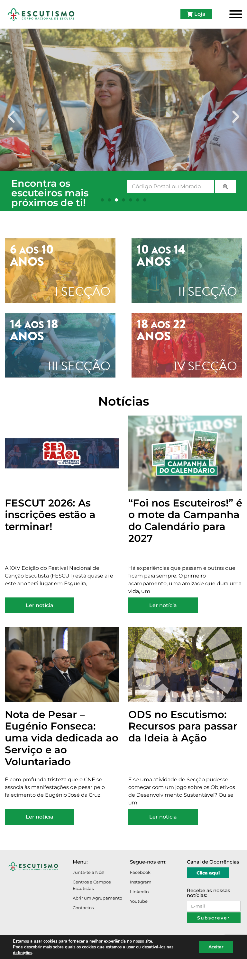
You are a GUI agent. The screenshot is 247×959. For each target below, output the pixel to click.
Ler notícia (39, 605)
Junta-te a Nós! (88, 872)
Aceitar (215, 947)
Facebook (140, 872)
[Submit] (225, 186)
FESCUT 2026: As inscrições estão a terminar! (50, 515)
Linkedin (139, 891)
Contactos (83, 907)
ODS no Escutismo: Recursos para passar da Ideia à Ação (182, 726)
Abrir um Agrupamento (97, 898)
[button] (11, 117)
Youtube (139, 901)
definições (22, 953)
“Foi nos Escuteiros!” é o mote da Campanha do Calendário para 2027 (185, 521)
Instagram (140, 881)
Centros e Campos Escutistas (92, 885)
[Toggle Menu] (235, 14)
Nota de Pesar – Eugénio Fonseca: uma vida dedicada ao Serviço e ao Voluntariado (61, 738)
